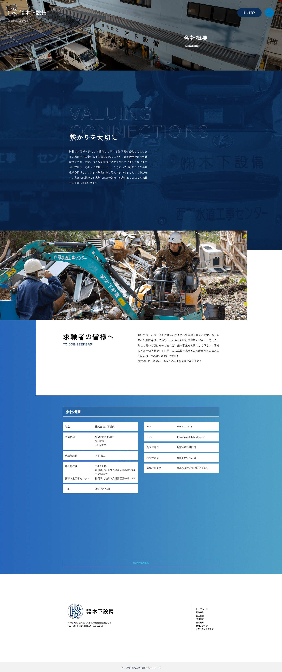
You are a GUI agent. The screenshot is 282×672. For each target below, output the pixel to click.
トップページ (202, 609)
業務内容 (200, 612)
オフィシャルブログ (204, 629)
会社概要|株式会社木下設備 (18, 21)
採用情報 (200, 619)
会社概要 (200, 622)
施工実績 (200, 616)
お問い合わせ (202, 626)
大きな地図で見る (141, 563)
